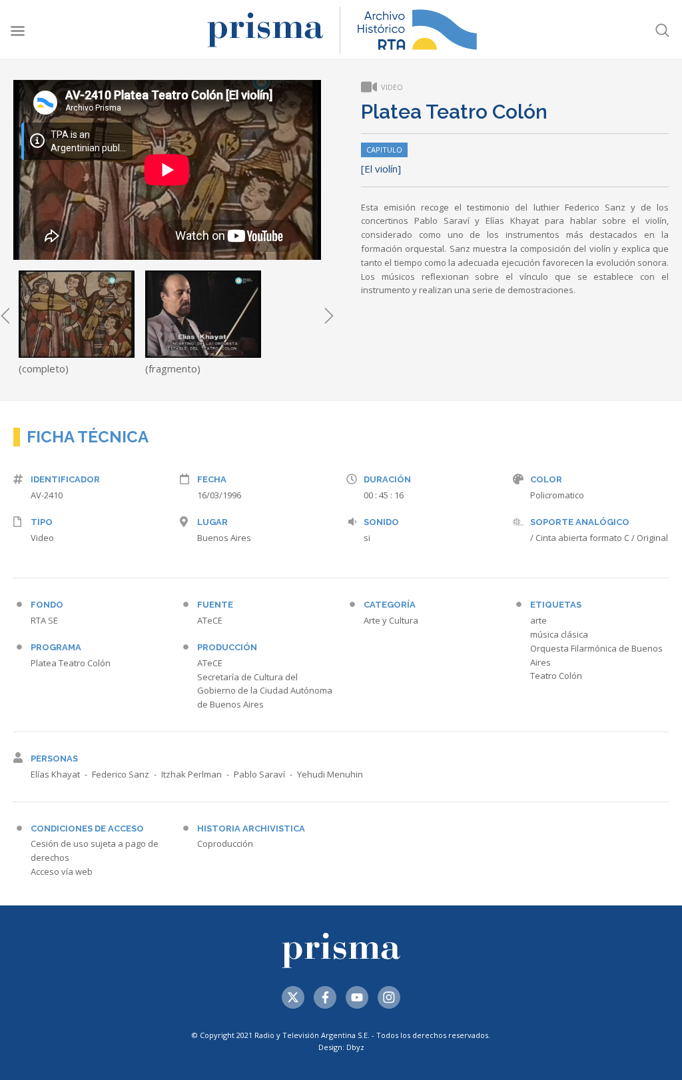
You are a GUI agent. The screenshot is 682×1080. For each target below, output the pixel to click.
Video (42, 538)
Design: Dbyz (341, 1047)
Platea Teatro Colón (71, 663)
